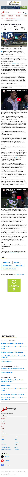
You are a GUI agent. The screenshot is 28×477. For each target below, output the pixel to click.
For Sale (3, 444)
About (16, 447)
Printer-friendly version (16, 28)
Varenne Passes (5, 385)
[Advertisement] (14, 313)
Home (2, 431)
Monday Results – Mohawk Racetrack (17, 252)
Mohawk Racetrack (7, 265)
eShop (25, 16)
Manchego (18, 157)
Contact (17, 449)
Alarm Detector (14, 63)
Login (20, 12)
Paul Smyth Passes (6, 361)
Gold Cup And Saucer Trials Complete (12, 343)
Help (16, 444)
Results (10, 16)
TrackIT (18, 16)
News (2, 18)
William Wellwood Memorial (9, 269)
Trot (2, 442)
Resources (17, 442)
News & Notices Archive (10, 18)
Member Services (5, 447)
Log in (17, 274)
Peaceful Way (19, 265)
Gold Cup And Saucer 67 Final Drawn (12, 352)
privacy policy (13, 474)
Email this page (5, 28)
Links (16, 439)
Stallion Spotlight (6, 449)
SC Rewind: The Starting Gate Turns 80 (12, 368)
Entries (3, 16)
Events (16, 437)
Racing (3, 437)
